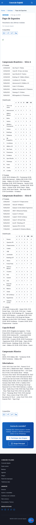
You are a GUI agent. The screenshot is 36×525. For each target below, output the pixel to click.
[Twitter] (11, 510)
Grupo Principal (19, 443)
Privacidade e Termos (7, 502)
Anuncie (3, 489)
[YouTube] (2, 510)
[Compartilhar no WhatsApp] (4, 33)
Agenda (3, 472)
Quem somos (5, 466)
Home (3, 10)
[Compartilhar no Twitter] (12, 33)
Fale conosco (5, 499)
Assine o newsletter (6, 492)
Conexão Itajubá (5, 463)
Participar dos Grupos (19, 438)
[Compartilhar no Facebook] (8, 33)
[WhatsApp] (14, 510)
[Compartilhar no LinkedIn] (16, 33)
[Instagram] (5, 510)
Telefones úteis (5, 482)
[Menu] (2, 2)
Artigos (3, 475)
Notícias (10, 10)
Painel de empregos (7, 478)
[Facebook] (8, 510)
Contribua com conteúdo (8, 495)
